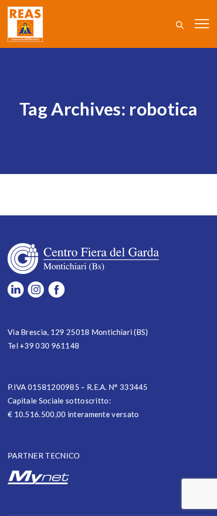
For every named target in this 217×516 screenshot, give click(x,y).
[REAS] (25, 24)
